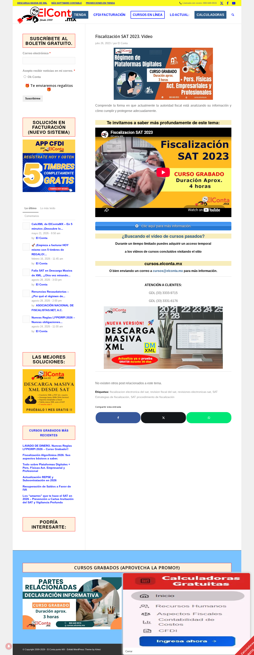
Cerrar (128, 651)
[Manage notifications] (9, 646)
